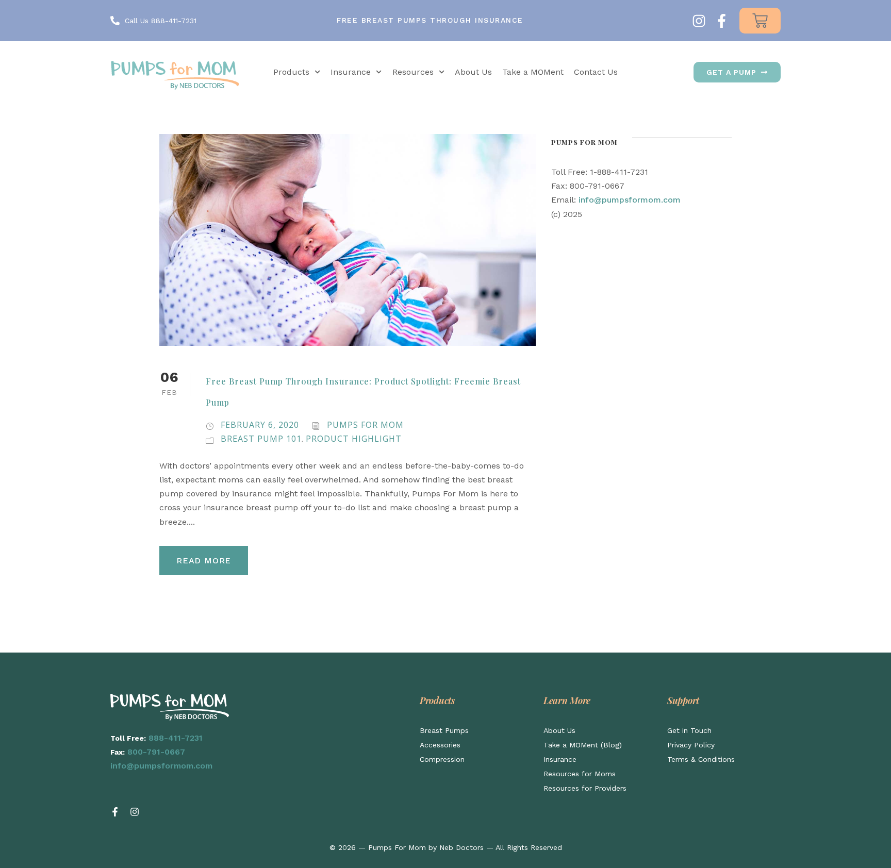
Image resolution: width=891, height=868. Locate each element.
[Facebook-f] (721, 20)
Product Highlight (354, 438)
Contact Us (596, 72)
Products (291, 72)
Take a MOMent (533, 72)
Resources (413, 72)
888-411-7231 (175, 738)
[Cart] (760, 21)
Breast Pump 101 (261, 438)
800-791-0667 (156, 752)
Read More (203, 560)
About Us (473, 72)
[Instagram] (698, 20)
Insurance (351, 72)
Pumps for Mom (365, 424)
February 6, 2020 (260, 424)
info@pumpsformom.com (630, 200)
